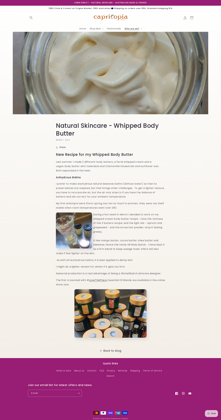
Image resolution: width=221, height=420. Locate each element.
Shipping (135, 370)
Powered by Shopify (119, 418)
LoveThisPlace (98, 280)
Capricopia (105, 418)
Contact (92, 370)
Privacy (111, 370)
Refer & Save (64, 370)
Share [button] (62, 147)
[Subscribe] (78, 393)
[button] (31, 17)
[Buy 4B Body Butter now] (110, 338)
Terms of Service (152, 370)
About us (79, 370)
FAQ (102, 370)
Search (111, 375)
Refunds (122, 370)
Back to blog (112, 351)
